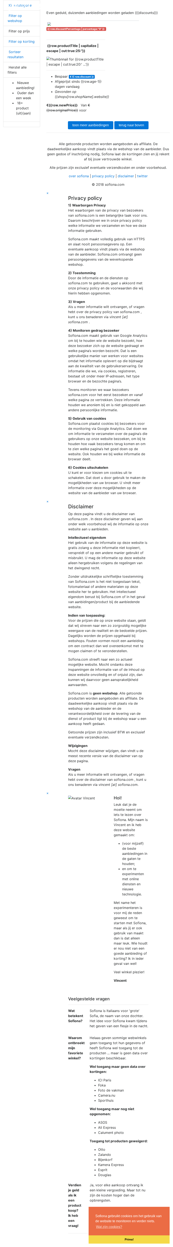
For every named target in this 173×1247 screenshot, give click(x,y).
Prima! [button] (129, 1239)
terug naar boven (131, 125)
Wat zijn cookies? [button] (109, 1227)
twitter (142, 176)
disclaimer (126, 176)
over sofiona (79, 176)
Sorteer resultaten (15, 54)
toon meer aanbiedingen (91, 125)
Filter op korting (21, 41)
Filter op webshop (15, 18)
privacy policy (103, 176)
